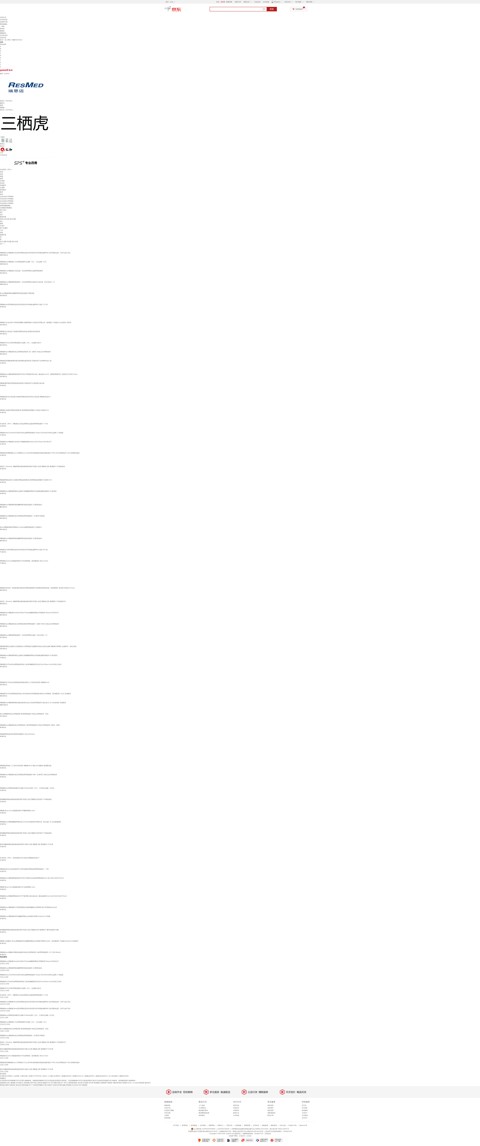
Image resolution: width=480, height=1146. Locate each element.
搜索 (272, 9)
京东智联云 (19, 1083)
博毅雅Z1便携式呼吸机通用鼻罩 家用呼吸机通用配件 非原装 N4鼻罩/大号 (24, 410)
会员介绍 (167, 1108)
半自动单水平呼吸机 (7, 199)
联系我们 (185, 1125)
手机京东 (277, 2)
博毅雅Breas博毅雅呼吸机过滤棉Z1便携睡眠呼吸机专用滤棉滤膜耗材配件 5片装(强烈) (29, 655)
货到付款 (236, 1105)
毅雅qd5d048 (66, 1076)
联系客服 (167, 1118)
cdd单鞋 (16, 1076)
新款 (120, 1083)
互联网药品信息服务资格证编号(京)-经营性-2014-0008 (250, 1129)
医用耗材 (3, 190)
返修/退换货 (271, 1113)
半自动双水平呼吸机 (7, 203)
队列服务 (86, 1083)
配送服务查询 (203, 1110)
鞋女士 (45, 1076)
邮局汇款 (236, 1113)
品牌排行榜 (4, 22)
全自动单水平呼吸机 (7, 196)
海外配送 (202, 1115)
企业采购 (266, 2)
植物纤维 (3, 235)
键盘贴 (2, 31)
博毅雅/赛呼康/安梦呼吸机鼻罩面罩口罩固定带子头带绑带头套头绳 (22, 383)
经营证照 (268, 1134)
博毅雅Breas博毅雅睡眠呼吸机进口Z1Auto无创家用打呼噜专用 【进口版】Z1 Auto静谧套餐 (30, 822)
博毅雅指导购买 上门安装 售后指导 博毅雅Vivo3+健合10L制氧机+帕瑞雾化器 (25, 765)
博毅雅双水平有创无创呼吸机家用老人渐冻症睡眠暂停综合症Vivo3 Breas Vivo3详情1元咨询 (30, 664)
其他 (1, 174)
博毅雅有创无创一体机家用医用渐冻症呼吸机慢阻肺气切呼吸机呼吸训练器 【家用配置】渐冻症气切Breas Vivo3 (37, 588)
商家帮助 (212, 1125)
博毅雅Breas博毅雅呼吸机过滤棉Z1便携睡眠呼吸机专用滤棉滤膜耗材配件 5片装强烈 (28, 491)
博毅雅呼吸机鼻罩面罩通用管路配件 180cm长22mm (17, 734)
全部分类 (3, 17)
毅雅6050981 (124, 1076)
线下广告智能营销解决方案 (37, 1085)
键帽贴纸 (3, 33)
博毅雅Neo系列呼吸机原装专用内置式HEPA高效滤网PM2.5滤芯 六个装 (24, 304)
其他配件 (3, 185)
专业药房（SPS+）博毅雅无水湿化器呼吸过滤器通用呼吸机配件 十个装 (24, 424)
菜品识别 (19, 1085)
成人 (1, 221)
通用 (1, 223)
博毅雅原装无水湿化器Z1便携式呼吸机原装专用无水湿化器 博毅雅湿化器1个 (25, 397)
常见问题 (167, 1113)
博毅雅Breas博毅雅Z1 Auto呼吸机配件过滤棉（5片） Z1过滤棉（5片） (24, 262)
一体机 (2, 26)
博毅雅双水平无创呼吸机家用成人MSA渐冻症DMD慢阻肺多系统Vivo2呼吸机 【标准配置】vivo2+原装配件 (35, 694)
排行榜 (91, 1083)
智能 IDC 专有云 (62, 1083)
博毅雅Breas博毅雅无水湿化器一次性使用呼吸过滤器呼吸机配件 (21, 271)
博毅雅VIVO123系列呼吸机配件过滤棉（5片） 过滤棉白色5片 (20, 343)
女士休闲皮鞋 (113, 1076)
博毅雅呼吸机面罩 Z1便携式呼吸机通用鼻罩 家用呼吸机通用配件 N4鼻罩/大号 (26, 480)
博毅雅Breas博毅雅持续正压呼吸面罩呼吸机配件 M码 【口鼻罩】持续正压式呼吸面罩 (28, 774)
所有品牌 (3, 44)
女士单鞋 (8, 40)
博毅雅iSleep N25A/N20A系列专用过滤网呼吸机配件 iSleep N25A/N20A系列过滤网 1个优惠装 (31, 433)
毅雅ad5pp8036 (101, 1076)
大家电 (166, 1115)
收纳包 (2, 28)
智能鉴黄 (3, 1083)
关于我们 (176, 1125)
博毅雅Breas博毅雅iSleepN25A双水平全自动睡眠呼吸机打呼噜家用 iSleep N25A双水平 (29, 613)
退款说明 (271, 1110)
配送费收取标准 (204, 1113)
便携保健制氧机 (5, 205)
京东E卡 (304, 1113)
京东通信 (305, 1115)
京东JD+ (305, 1118)
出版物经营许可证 (225, 1131)
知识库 (80, 1083)
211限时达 (202, 1108)
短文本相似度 (139, 1083)
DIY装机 (304, 1108)
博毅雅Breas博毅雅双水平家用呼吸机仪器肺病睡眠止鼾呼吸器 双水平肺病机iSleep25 (28, 907)
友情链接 (238, 1125)
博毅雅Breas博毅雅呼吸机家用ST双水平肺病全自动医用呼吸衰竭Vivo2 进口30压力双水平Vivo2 (32, 878)
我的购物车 (299, 9)
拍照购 (124, 1083)
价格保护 (271, 1108)
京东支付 (242, 1136)
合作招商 (203, 1125)
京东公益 (283, 1125)
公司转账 (236, 1115)
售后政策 (271, 1105)
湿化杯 (2, 183)
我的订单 (238, 2)
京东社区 (256, 1125)
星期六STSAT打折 (35, 1076)
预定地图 (25, 1085)
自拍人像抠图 (10, 1083)
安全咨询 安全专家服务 (80, 1085)
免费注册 (229, 2)
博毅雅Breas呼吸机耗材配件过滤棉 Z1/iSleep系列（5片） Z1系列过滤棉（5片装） (27, 788)
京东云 (249, 1136)
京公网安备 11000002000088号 (205, 1129)
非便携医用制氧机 (6, 208)
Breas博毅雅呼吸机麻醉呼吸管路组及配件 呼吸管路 (17, 293)
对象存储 (116, 1083)
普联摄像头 (4, 24)
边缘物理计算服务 (106, 1083)
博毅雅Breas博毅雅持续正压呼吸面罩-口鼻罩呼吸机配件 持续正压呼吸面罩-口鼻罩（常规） (30, 725)
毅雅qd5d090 (89, 1076)
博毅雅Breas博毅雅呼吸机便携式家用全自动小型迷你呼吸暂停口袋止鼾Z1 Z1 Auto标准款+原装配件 (33, 703)
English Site (292, 1125)
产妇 (1, 230)
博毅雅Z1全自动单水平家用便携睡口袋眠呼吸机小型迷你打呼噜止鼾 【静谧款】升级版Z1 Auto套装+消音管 (35, 322)
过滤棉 (2, 187)
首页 (1, 40)
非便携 (2, 181)
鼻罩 (1, 192)
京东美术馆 (4, 35)
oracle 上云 (131, 1083)
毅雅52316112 (78, 1076)
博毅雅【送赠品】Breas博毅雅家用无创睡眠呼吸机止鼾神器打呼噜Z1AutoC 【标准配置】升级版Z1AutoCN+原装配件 (39, 941)
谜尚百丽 (24, 1076)
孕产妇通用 (4, 228)
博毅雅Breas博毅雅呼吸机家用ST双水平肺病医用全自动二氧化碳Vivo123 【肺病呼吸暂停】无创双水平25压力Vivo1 (39, 374)
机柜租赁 (12, 1085)
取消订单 (271, 1115)
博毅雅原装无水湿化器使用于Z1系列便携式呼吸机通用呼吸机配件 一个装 (24, 869)
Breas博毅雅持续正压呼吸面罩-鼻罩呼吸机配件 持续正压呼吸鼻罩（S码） (24, 714)
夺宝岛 (304, 1105)
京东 (181, 10)
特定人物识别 (38, 1083)
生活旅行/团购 (169, 1110)
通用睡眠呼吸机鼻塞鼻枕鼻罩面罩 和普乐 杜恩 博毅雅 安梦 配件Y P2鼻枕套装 (26, 799)
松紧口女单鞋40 (55, 1076)
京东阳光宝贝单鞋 (6, 1076)
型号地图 (54, 1083)
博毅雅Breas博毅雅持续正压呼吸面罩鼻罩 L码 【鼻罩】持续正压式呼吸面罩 (25, 352)
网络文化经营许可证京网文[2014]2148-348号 (248, 1131)
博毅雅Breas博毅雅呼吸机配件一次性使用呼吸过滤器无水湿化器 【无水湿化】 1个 (27, 282)
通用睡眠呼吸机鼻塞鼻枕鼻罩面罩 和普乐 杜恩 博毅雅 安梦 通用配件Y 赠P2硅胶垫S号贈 (29, 930)
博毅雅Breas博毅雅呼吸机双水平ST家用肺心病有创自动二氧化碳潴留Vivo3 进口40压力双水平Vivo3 (33, 896)
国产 (1, 212)
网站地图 (62, 1085)
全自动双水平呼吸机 (7, 201)
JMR (31, 1083)
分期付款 (236, 1110)
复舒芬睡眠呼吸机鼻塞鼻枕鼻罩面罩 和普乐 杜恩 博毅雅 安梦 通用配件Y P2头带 (26, 844)
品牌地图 (27, 1083)
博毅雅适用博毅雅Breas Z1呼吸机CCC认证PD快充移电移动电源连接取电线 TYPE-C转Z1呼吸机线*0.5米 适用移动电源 (39, 453)
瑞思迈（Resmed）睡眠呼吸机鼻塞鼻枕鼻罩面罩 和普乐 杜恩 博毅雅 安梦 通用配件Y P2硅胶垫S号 (33, 601)
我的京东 (247, 2)
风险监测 (265, 1125)
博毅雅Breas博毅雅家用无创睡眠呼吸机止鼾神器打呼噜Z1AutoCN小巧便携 (25, 916)
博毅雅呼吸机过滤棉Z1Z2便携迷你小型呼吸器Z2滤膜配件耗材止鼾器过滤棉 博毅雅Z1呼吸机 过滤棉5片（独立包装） (39, 646)
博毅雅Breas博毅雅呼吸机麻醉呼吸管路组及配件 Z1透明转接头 (21, 505)
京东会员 (257, 2)
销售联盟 (247, 1125)
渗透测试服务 (72, 1083)
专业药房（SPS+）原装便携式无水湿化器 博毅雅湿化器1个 (20, 858)
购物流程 (167, 1105)
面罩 (1, 178)
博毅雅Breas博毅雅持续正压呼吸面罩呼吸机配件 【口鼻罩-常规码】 (22, 516)
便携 (1, 176)
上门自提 (202, 1105)
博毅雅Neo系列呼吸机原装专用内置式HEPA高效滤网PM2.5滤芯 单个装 (24, 550)
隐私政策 (274, 1125)
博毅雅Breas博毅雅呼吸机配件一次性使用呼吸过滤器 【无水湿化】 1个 (24, 635)
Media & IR (303, 1125)
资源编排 (97, 1083)
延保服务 (305, 1110)
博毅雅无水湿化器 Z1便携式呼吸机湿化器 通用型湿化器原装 (20, 331)
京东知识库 (4, 19)
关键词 (49, 1085)
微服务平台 (46, 1083)
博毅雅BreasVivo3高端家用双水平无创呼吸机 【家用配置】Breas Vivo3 (24, 561)
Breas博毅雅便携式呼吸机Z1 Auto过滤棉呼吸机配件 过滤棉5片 (21, 527)
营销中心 (221, 1125)
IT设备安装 (55, 1085)
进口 (1, 214)
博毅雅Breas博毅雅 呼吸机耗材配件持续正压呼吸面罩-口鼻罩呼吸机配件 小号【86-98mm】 (30, 952)
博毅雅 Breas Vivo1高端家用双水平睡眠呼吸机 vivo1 (17, 810)
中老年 (2, 226)
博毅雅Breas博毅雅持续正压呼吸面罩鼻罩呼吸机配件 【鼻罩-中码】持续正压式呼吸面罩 (29, 624)
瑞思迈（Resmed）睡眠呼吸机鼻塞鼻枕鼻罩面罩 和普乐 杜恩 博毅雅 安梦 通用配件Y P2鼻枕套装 (32, 466)
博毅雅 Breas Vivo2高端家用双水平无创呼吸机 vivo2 (17, 887)
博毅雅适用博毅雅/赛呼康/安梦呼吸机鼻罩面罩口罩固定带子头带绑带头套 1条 (26, 361)
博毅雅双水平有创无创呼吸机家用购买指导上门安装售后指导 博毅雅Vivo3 (24, 682)
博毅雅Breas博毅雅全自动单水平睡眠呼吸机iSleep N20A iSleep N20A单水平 (26, 442)
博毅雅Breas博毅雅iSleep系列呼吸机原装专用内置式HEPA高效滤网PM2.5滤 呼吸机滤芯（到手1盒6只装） (35, 253)
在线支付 (236, 1108)
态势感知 (69, 1085)
